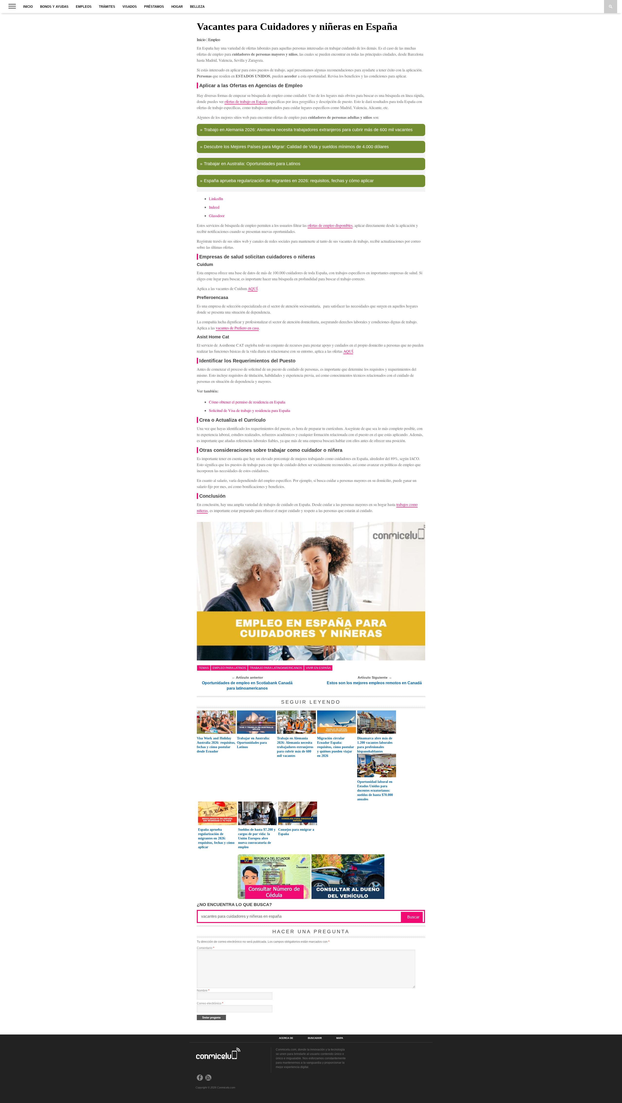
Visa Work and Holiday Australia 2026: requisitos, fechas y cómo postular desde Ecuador (216, 744)
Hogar (177, 7)
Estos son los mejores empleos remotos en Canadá (374, 683)
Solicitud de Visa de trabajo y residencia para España (249, 410)
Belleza (197, 7)
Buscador (315, 1038)
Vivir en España (318, 668)
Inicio (28, 7)
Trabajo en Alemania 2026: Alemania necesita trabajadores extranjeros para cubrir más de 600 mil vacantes (308, 129)
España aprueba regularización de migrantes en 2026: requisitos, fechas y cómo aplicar (289, 180)
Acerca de (286, 1038)
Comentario (205, 948)
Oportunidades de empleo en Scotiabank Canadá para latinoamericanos (247, 685)
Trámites (107, 7)
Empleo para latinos (229, 668)
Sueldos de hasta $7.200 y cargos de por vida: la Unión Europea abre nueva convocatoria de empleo (257, 838)
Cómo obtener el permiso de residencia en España (247, 401)
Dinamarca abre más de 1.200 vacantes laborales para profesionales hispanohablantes (374, 744)
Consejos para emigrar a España (296, 832)
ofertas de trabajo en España (246, 101)
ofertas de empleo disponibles (330, 225)
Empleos (84, 7)
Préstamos (154, 7)
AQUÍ (253, 288)
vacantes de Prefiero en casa (237, 327)
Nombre (203, 990)
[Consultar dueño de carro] (347, 898)
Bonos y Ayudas (54, 7)
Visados (129, 7)
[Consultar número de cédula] (274, 898)
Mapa (339, 1038)
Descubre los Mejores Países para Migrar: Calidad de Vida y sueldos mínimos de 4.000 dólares (296, 146)
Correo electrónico (210, 1003)
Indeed (214, 207)
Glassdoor (217, 215)
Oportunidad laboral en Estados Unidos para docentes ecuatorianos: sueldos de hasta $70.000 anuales (375, 790)
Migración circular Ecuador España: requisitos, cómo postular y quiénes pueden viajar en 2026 (335, 747)
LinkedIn (216, 198)
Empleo (214, 39)
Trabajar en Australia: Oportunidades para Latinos (252, 163)
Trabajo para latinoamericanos (276, 668)
